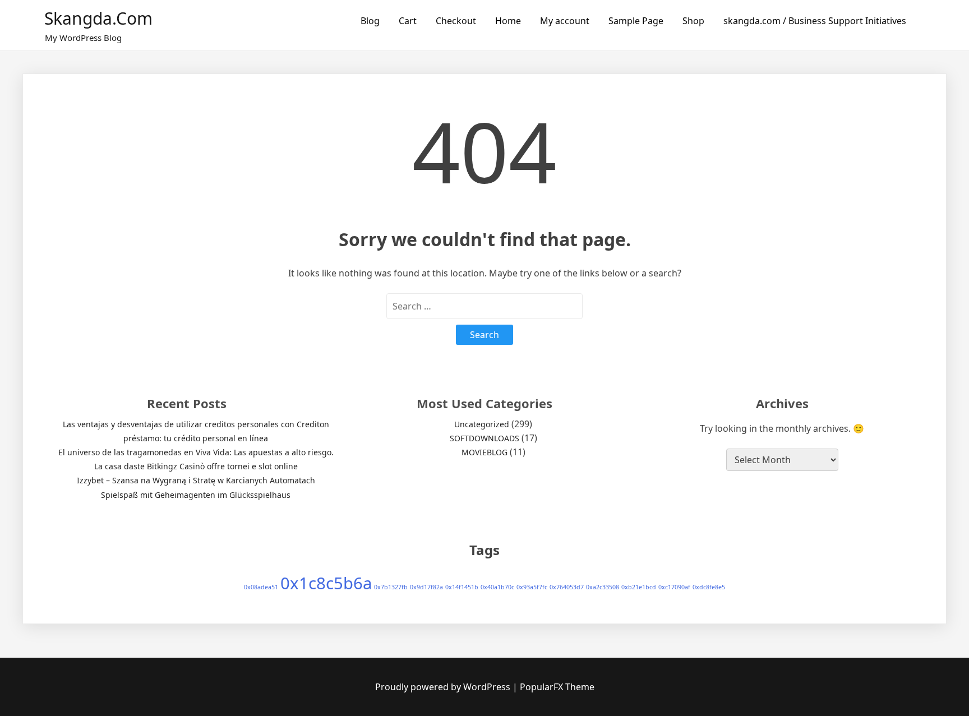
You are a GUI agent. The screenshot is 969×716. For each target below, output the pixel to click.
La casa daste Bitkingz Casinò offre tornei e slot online (196, 466)
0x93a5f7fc (531, 587)
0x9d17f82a (426, 587)
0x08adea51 (261, 587)
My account (564, 21)
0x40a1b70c (497, 587)
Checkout (456, 21)
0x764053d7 (567, 587)
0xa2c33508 (602, 587)
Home (508, 21)
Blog (370, 21)
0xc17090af (674, 587)
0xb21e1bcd (638, 587)
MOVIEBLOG (484, 452)
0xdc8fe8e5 (709, 587)
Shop (693, 21)
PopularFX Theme (557, 687)
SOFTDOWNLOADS (484, 438)
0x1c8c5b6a (326, 583)
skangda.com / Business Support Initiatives (814, 21)
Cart (408, 21)
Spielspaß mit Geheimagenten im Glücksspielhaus (195, 494)
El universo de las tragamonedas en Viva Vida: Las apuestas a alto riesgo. (196, 452)
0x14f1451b (461, 587)
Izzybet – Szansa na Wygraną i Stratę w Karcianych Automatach (196, 480)
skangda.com (98, 18)
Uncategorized (481, 424)
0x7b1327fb (391, 587)
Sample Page (635, 21)
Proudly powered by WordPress (444, 687)
